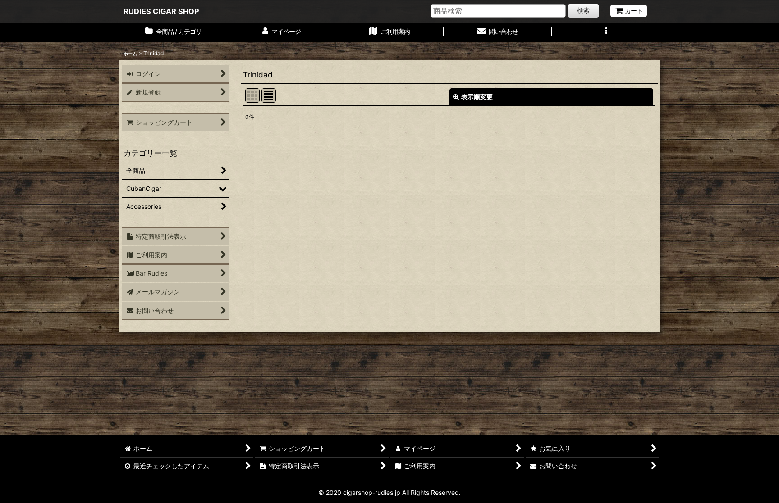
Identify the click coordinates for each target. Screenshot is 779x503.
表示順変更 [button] (477, 96)
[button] (606, 32)
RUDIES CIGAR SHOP (161, 11)
